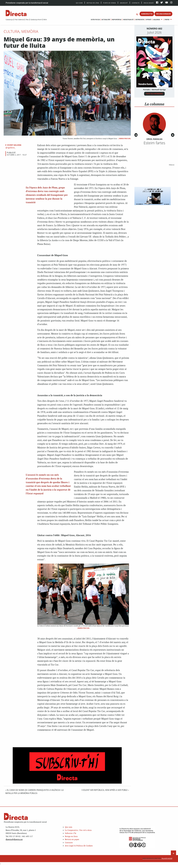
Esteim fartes (154, 142)
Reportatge (116, 20)
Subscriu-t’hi (70, 833)
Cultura (11, 31)
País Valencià (19, 19)
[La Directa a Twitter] (161, 2)
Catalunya (9, 19)
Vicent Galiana (14, 145)
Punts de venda (109, 3)
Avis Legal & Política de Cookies (79, 846)
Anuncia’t (124, 3)
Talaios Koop (157, 858)
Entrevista (139, 20)
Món (45, 19)
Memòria (29, 31)
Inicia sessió (149, 3)
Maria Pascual (125, 138)
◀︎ (136, 135)
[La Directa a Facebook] (157, 2)
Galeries (156, 20)
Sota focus (95, 20)
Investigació (128, 20)
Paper (167, 20)
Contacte (135, 3)
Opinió (148, 20)
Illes (27, 19)
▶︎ (173, 135)
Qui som (68, 827)
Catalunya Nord (36, 19)
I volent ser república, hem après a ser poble (104, 790)
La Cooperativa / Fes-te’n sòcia (78, 830)
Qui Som (79, 3)
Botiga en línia (93, 3)
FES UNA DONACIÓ (163, 14)
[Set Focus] (137, 14)
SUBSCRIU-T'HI (146, 14)
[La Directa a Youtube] (166, 2)
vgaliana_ (11, 148)
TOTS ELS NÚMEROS (154, 93)
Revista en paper (72, 839)
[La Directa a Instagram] (171, 2)
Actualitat (106, 20)
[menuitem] (9, 19)
